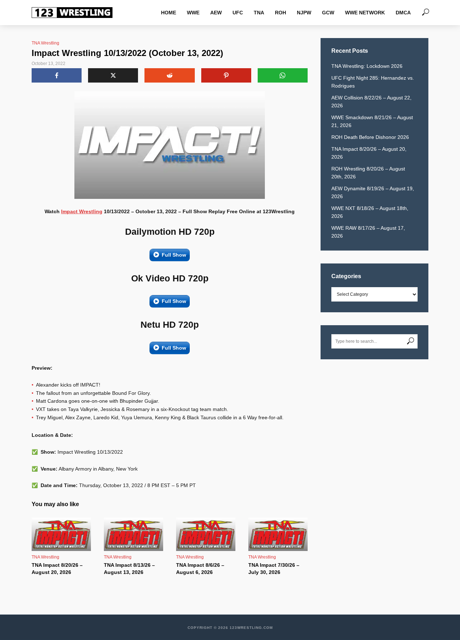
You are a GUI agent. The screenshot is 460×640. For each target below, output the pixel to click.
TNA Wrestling (45, 43)
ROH (280, 12)
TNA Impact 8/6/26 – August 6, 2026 (200, 568)
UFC (238, 12)
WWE (193, 12)
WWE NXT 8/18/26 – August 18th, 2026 (369, 212)
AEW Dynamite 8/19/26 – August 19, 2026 (372, 192)
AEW (216, 12)
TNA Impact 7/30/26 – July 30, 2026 (273, 568)
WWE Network (365, 12)
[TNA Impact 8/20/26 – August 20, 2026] (61, 534)
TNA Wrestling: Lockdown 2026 (366, 66)
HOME (168, 12)
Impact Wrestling (81, 211)
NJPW (304, 12)
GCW (328, 12)
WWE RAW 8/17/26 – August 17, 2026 (368, 232)
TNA (259, 12)
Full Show (174, 255)
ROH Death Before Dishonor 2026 (370, 137)
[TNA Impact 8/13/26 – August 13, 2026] (133, 534)
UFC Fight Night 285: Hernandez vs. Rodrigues (372, 82)
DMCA (403, 12)
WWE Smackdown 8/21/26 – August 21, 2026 (372, 121)
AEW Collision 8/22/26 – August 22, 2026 (371, 101)
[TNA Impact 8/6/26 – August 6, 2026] (205, 534)
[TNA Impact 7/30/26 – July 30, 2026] (278, 534)
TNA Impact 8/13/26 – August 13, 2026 (129, 568)
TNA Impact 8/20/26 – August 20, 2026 (57, 568)
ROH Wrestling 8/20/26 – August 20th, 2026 (368, 172)
